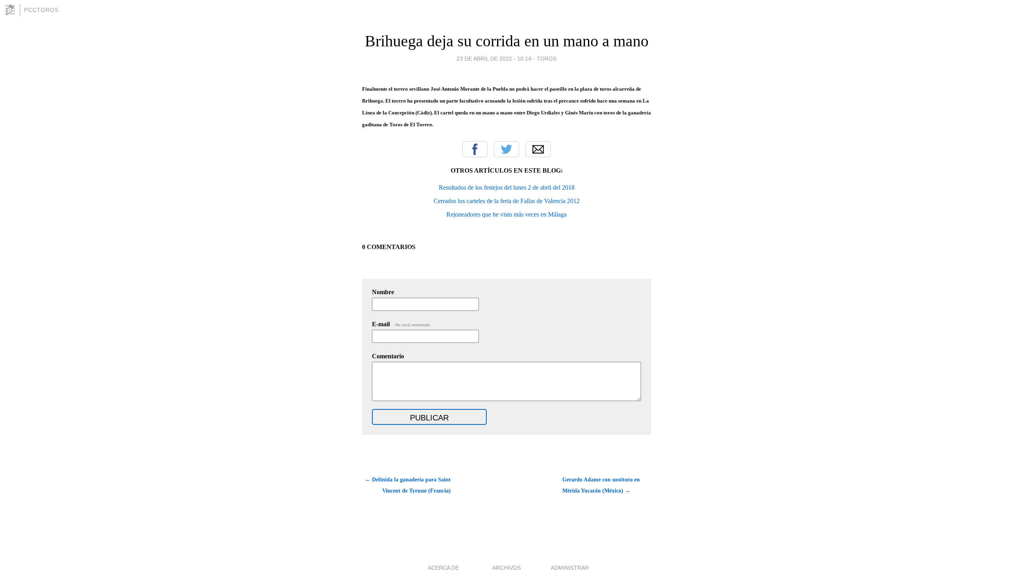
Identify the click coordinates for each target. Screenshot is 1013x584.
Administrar (570, 568)
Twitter (506, 149)
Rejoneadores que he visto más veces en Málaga (506, 214)
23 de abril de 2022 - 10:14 (494, 58)
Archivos (506, 568)
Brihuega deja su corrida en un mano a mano (507, 41)
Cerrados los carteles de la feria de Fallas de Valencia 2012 (507, 201)
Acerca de (443, 568)
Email (538, 149)
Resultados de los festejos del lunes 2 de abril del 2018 (507, 187)
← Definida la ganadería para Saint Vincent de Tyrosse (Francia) (408, 485)
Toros (546, 58)
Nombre (383, 292)
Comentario (388, 356)
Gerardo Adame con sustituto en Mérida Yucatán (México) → (601, 485)
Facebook (475, 149)
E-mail (401, 324)
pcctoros (41, 10)
